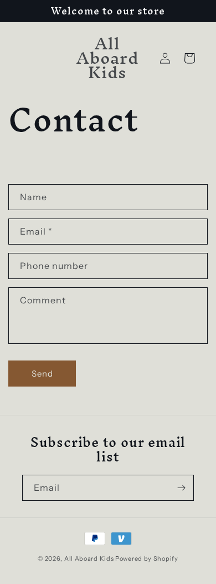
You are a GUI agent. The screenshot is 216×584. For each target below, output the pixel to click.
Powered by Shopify (146, 558)
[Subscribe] (181, 488)
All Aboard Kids (89, 558)
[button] (189, 58)
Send (42, 373)
